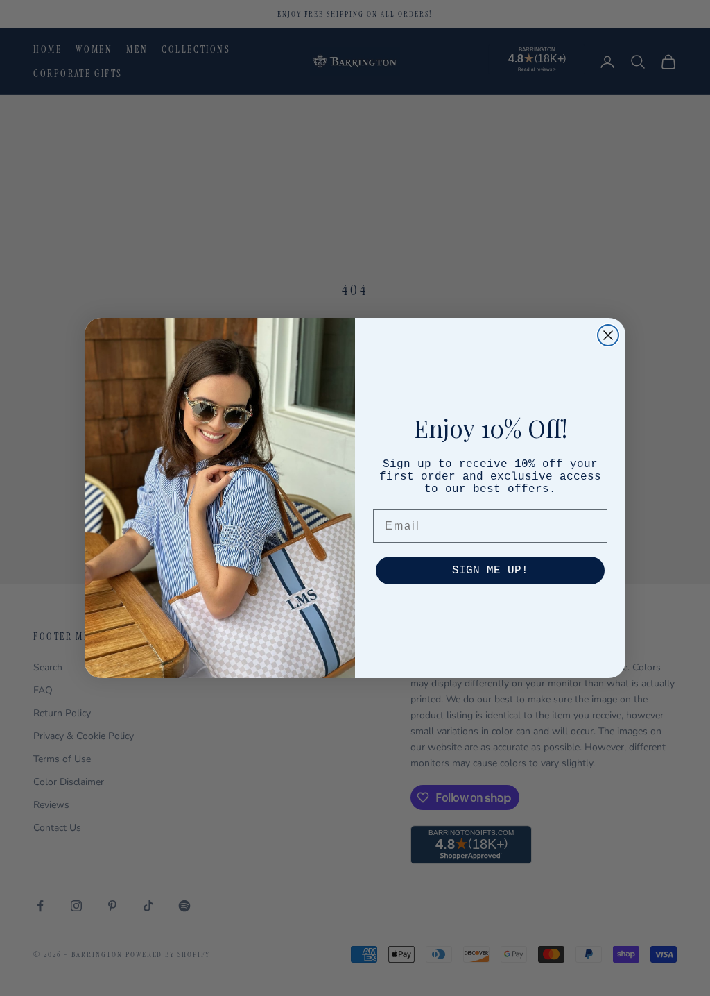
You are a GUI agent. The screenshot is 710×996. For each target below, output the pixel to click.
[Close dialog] (608, 335)
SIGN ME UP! (490, 570)
